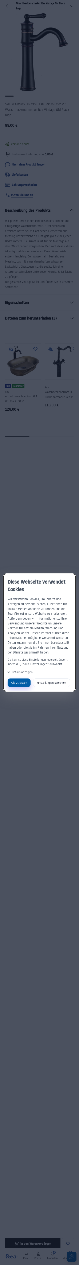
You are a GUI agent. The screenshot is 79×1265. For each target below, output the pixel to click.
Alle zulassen (19, 683)
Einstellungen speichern (52, 683)
